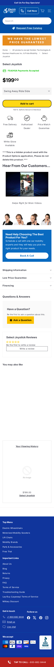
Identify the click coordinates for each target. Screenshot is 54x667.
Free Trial (7, 551)
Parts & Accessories (12, 547)
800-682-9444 (30, 662)
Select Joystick (27, 495)
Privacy (6, 578)
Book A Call (27, 255)
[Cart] (42, 10)
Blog (5, 568)
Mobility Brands (10, 542)
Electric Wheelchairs (12, 528)
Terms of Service (11, 587)
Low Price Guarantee (15, 277)
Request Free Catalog (29, 28)
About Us (7, 564)
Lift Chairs (8, 537)
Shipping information (15, 270)
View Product (12, 425)
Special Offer (12, 412)
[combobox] (27, 20)
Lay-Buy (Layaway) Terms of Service (20, 596)
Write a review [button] (27, 348)
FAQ (5, 582)
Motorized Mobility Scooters (16, 533)
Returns (6, 573)
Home (5, 50)
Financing (8, 285)
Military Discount (11, 601)
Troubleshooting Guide (14, 592)
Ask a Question (22, 320)
